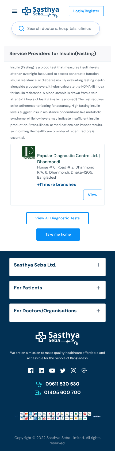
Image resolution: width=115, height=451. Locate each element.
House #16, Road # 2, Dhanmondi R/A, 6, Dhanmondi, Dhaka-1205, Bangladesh (66, 172)
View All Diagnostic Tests (57, 218)
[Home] (40, 12)
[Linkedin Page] (41, 370)
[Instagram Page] (73, 370)
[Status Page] (84, 370)
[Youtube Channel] (52, 370)
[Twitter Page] (63, 370)
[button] (14, 11)
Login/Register (86, 11)
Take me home (58, 234)
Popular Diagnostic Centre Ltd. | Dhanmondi (68, 159)
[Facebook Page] (31, 370)
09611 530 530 (62, 384)
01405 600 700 (62, 392)
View (93, 195)
